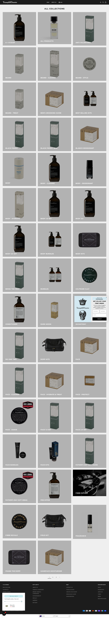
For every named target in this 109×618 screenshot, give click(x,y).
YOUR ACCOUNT (70, 589)
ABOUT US (54, 2)
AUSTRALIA (6, 589)
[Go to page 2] (59, 577)
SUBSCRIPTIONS (70, 596)
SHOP (48, 2)
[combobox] (46, 616)
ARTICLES (100, 591)
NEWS (99, 587)
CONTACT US (69, 587)
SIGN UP (99, 319)
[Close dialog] (106, 297)
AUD (61, 2)
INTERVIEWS (101, 589)
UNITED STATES (6, 591)
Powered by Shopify (19, 610)
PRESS (99, 596)
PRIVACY (35, 598)
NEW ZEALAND (6, 587)
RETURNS (35, 602)
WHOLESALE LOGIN (71, 594)
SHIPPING (35, 600)
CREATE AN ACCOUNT (71, 591)
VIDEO (99, 594)
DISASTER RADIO (102, 598)
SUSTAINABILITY (37, 595)
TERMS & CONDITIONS (38, 589)
